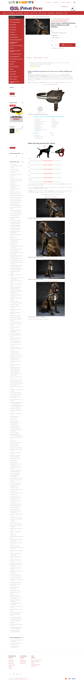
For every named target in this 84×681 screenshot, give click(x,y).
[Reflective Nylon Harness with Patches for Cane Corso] (50, 99)
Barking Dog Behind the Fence (16, 563)
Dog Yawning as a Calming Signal (16, 612)
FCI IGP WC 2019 (14, 244)
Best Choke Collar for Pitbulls (16, 197)
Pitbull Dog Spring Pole (15, 416)
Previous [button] (10, 113)
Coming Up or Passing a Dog (16, 620)
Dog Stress (13, 622)
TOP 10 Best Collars (14, 462)
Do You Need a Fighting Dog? (16, 220)
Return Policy (11, 663)
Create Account (23, 663)
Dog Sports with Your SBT (15, 574)
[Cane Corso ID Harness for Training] (50, 238)
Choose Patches (54, 35)
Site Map (10, 666)
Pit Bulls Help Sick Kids (15, 304)
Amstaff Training (14, 184)
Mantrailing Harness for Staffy (16, 290)
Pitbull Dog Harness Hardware (16, 317)
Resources (12, 177)
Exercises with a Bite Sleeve (15, 473)
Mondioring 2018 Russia (15, 170)
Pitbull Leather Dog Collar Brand (16, 322)
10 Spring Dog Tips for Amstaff (16, 394)
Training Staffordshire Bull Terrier (17, 379)
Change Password (23, 661)
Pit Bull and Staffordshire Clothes (16, 302)
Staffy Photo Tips (14, 460)
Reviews (46, 57)
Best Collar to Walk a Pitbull (16, 198)
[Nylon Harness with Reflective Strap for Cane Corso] (50, 269)
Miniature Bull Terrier (14, 301)
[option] (16, 113)
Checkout (63, 2)
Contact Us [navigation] (49, 2)
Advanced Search (13, 96)
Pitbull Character (14, 440)
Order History (22, 659)
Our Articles (13, 172)
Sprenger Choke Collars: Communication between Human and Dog (16, 349)
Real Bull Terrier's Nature (15, 509)
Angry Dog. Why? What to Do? (16, 191)
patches (35, 82)
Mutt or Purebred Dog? (15, 507)
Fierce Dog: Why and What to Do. (16, 249)
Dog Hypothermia (14, 237)
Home (26, 16)
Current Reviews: (54, 48)
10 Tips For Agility (14, 491)
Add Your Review (61, 48)
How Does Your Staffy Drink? (16, 408)
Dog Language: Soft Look (15, 595)
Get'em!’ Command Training (16, 582)
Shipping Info (11, 659)
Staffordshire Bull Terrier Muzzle (16, 356)
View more (12, 147)
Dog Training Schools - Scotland (16, 478)
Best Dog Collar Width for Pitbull (16, 200)
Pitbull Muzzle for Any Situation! (16, 523)
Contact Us (65, 6)
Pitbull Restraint (13, 534)
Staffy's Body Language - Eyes (16, 442)
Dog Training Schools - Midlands (16, 447)
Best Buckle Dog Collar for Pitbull (17, 195)
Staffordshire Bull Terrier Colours (16, 354)
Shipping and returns (38, 57)
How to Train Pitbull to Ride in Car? (17, 260)
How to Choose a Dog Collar (36, 659)
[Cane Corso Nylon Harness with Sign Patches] (50, 207)
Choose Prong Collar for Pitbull (16, 213)
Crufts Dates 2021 (14, 164)
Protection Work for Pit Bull (15, 333)
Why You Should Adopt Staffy (16, 392)
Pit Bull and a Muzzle (14, 487)
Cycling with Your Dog (14, 444)
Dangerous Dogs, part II (15, 215)
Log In (69, 2)
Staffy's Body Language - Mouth (16, 489)
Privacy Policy (11, 661)
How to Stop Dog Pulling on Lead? (17, 258)
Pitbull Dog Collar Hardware (16, 315)
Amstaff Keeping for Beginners (16, 505)
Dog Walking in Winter (15, 242)
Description (29, 57)
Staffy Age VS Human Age (15, 458)
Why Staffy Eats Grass (14, 424)
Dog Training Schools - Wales (16, 482)
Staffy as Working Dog (15, 496)
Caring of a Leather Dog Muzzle (16, 575)
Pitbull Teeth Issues (14, 420)
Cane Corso (29, 16)
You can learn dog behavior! (15, 577)
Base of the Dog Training (15, 545)
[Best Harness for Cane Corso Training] (50, 299)
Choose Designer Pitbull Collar (16, 210)
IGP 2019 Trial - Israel (14, 169)
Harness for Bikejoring (15, 250)
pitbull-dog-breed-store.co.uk (21, 678)
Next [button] (23, 113)
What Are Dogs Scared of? (15, 384)
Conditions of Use (12, 664)
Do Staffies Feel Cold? (14, 445)
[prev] (25, 26)
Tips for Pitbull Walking (15, 432)
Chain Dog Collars (14, 522)
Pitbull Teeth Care (14, 418)
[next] (76, 26)
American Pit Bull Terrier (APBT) (16, 179)
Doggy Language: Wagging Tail (16, 618)
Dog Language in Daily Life (15, 590)
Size (52, 30)
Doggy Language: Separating (16, 617)
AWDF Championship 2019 (15, 193)
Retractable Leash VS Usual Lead (16, 504)
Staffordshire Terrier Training (16, 517)
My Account (56, 2)
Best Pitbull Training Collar (15, 202)
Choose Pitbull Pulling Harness (16, 212)
